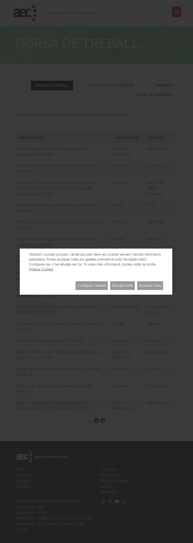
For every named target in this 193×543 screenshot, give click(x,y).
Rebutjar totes (122, 285)
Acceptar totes (150, 285)
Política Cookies (41, 269)
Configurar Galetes (91, 285)
